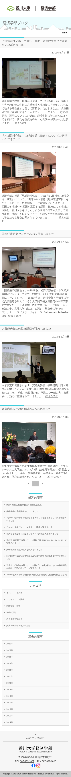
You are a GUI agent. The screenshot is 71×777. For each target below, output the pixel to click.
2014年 (9, 722)
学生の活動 (11, 612)
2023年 (9, 663)
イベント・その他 (14, 593)
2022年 (9, 670)
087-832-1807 (27, 761)
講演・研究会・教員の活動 (18, 625)
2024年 (9, 657)
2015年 (9, 716)
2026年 (9, 644)
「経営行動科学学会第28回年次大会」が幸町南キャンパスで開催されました (36, 519)
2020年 (9, 683)
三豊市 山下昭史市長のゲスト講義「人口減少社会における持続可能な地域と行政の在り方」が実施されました (36, 566)
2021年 (9, 676)
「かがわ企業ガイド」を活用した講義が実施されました (31, 527)
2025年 (9, 650)
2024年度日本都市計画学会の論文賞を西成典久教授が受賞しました (36, 575)
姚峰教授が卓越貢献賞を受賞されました (24, 549)
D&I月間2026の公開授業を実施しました (24, 505)
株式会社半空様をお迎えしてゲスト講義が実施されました (32, 534)
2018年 (9, 696)
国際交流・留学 (13, 606)
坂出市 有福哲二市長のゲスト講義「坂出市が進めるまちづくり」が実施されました (36, 541)
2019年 (9, 689)
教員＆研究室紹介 (14, 619)
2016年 (9, 709)
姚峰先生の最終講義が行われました (22, 511)
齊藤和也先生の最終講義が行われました (26, 408)
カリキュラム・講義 (15, 599)
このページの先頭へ (35, 737)
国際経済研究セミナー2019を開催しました (28, 233)
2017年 (9, 703)
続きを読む (21, 122)
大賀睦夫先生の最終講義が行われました (26, 328)
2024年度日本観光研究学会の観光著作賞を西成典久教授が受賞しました (36, 557)
